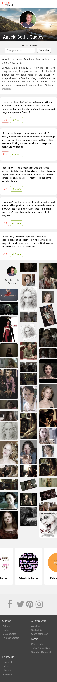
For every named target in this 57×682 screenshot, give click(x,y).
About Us (35, 625)
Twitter (6, 665)
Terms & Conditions (40, 647)
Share (17, 120)
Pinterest (7, 669)
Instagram (7, 673)
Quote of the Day (39, 633)
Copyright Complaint (41, 651)
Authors (6, 625)
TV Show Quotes (11, 637)
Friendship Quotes (28, 578)
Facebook (7, 661)
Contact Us (36, 629)
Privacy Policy (38, 643)
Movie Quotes (9, 633)
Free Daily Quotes (29, 45)
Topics (6, 629)
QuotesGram (7, 4)
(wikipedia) (6, 88)
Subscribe (44, 50)
